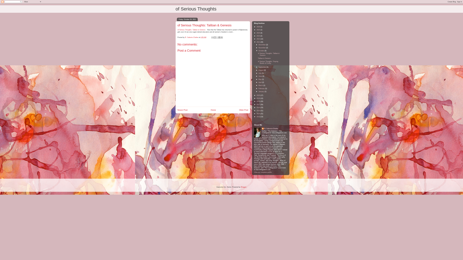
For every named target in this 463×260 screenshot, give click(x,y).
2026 (258, 27)
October (262, 51)
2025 (258, 30)
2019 (258, 98)
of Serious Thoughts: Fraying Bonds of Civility (268, 62)
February (262, 88)
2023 (258, 36)
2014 (258, 114)
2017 (258, 104)
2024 (258, 33)
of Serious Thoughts (196, 8)
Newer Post (182, 110)
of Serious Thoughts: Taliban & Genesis (191, 30)
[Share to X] (217, 37)
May (260, 79)
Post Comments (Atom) (217, 116)
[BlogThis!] (215, 37)
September (263, 67)
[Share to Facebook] (219, 37)
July (260, 73)
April (260, 82)
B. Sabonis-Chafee (271, 128)
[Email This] (212, 37)
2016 (258, 107)
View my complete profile (263, 172)
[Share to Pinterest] (222, 37)
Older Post (243, 110)
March (261, 85)
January (262, 91)
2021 (258, 42)
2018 (258, 101)
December (262, 45)
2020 (258, 95)
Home (213, 110)
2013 (258, 117)
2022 (258, 39)
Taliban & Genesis (264, 58)
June (260, 76)
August (261, 70)
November (262, 48)
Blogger (243, 187)
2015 (258, 111)
